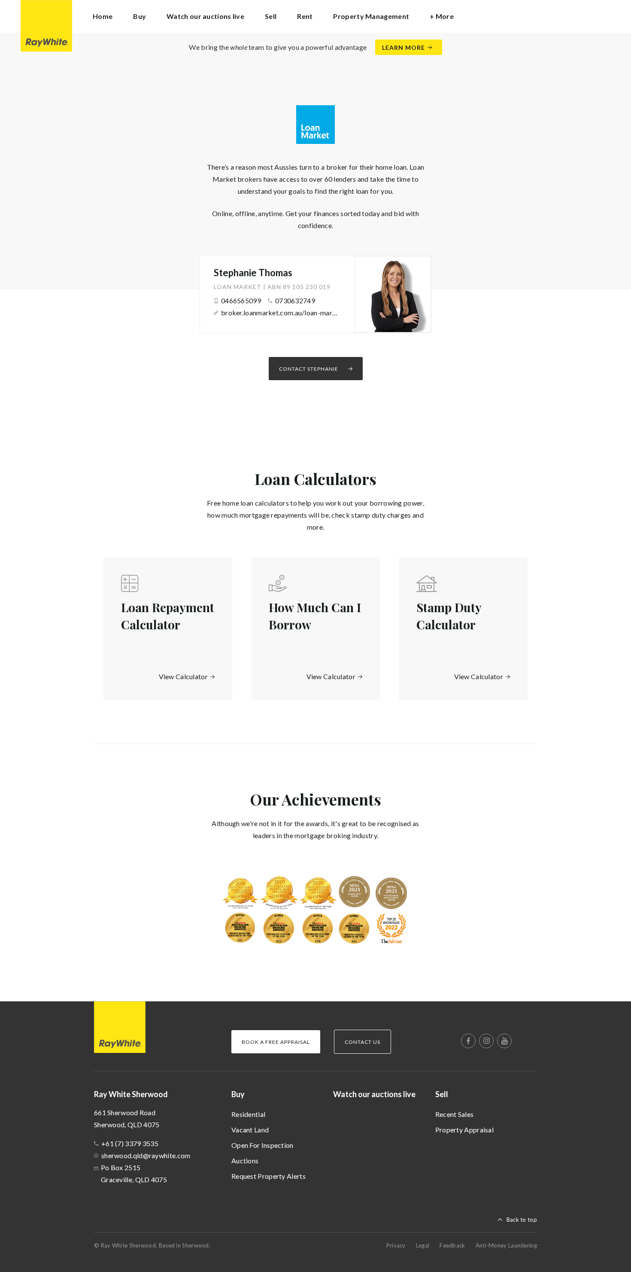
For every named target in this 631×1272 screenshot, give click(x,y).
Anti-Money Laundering (506, 1245)
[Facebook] (468, 1041)
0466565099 (241, 300)
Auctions (244, 1160)
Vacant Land (250, 1130)
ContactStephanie (308, 369)
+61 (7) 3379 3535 (129, 1143)
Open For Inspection (262, 1145)
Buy (238, 1094)
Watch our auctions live (205, 16)
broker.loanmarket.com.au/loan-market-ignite (279, 312)
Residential (248, 1114)
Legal (423, 1245)
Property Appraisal (464, 1130)
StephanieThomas (253, 272)
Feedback (452, 1245)
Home (102, 16)
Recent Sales (454, 1114)
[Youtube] (504, 1041)
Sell (441, 1094)
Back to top (522, 1219)
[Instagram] (486, 1041)
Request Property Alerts (268, 1176)
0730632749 (295, 300)
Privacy (396, 1245)
